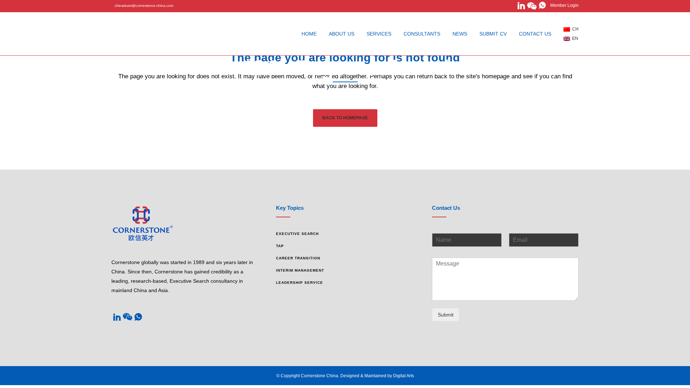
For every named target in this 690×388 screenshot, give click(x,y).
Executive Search (297, 234)
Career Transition (298, 258)
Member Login (563, 5)
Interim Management (300, 270)
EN (574, 38)
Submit (446, 315)
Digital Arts (403, 375)
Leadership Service (299, 283)
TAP (280, 246)
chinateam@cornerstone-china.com (144, 6)
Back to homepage (345, 117)
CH (574, 29)
